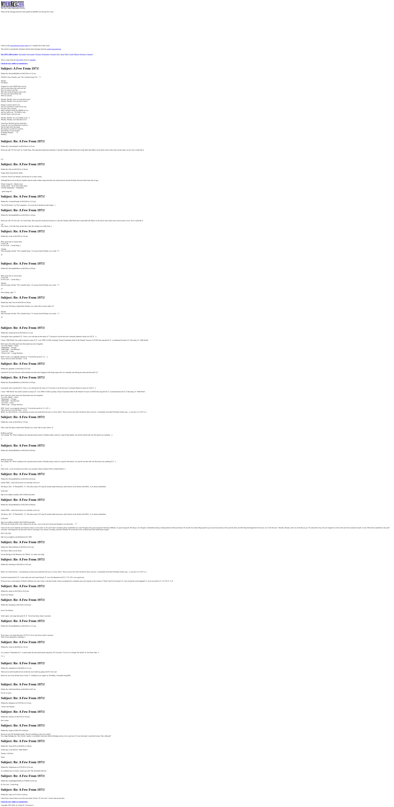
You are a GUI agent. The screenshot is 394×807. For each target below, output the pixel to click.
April (71, 54)
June (62, 54)
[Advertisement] (197, 28)
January (90, 54)
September (45, 54)
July (58, 54)
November (30, 54)
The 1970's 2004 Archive (9, 54)
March (77, 54)
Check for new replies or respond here (14, 63)
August (53, 54)
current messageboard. (54, 49)
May (66, 54)
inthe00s (33, 60)
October (38, 54)
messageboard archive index (19, 45)
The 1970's (19, 60)
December (22, 54)
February (83, 54)
